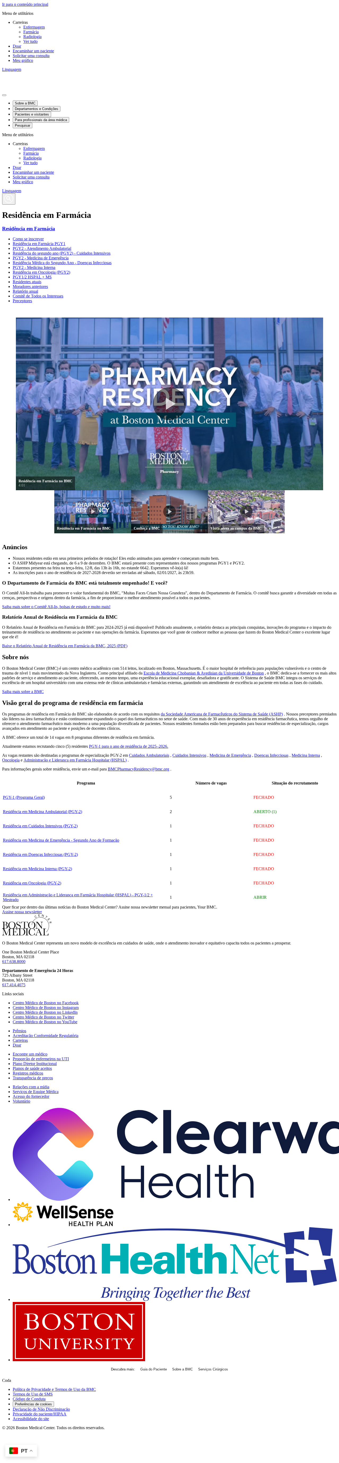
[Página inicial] (27, 934)
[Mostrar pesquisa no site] (8, 199)
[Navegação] (4, 95)
